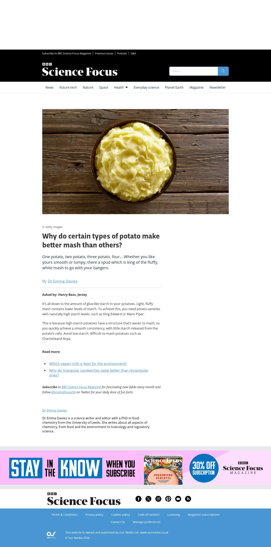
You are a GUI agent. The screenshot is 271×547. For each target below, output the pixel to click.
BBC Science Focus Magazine (81, 387)
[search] (223, 71)
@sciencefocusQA (63, 392)
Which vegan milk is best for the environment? (88, 363)
